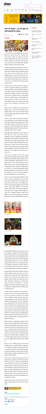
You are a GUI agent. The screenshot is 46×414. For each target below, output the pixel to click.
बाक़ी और (33, 9)
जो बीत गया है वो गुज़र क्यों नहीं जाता (36, 35)
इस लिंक (11, 397)
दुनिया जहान (8, 10)
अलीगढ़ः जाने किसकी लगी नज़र (36, 41)
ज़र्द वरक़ (22, 9)
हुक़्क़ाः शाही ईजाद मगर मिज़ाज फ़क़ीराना (36, 49)
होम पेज (4, 10)
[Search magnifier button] (41, 6)
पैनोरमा (19, 9)
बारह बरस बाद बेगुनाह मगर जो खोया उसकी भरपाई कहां (36, 53)
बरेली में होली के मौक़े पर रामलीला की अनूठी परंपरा (12, 393)
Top (43, 411)
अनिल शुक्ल (6, 38)
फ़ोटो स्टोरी (26, 10)
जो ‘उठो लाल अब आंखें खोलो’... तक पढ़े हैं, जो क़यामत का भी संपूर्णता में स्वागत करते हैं (36, 56)
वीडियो (30, 9)
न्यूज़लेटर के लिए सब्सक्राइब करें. (9, 399)
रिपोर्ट (6, 404)
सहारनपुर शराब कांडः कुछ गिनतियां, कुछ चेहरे (36, 39)
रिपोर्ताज (16, 9)
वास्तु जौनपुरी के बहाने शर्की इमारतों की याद (36, 45)
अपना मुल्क (12, 10)
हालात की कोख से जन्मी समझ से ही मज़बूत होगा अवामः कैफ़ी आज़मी (36, 31)
